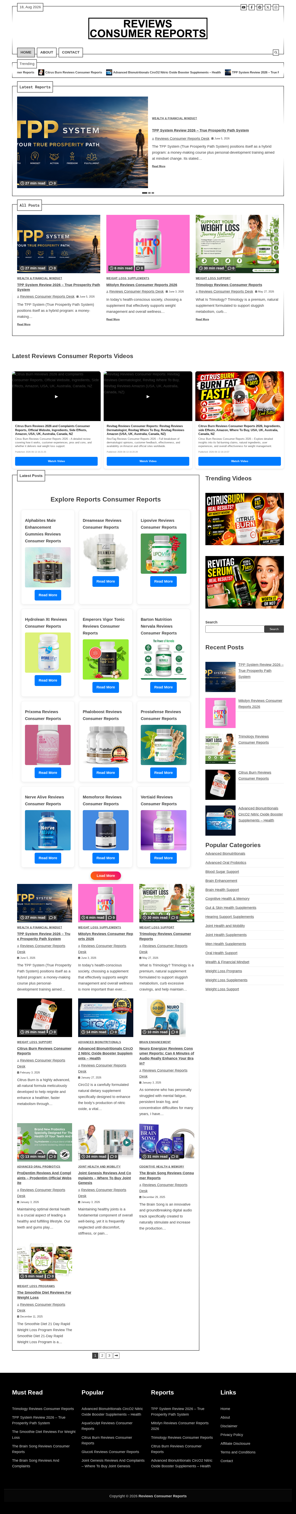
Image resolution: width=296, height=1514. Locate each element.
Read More (158, 166)
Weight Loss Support (213, 278)
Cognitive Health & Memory (161, 1166)
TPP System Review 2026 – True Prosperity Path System (171, 72)
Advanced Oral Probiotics (38, 1166)
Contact (71, 52)
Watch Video (56, 461)
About (46, 52)
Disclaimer (228, 1426)
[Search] (276, 52)
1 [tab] (144, 193)
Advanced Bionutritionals (99, 1042)
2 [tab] (149, 193)
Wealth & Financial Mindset (174, 118)
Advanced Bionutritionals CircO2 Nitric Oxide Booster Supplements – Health (67, 72)
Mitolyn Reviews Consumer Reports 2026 (251, 72)
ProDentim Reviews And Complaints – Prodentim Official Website (44, 1178)
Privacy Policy (231, 1435)
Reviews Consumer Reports (163, 1496)
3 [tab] (153, 193)
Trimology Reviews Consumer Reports (229, 285)
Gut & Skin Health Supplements (230, 908)
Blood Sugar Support (222, 872)
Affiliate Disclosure (235, 1444)
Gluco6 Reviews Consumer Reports (110, 1452)
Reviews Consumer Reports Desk (182, 139)
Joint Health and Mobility (99, 1166)
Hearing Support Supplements (229, 917)
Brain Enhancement (155, 1042)
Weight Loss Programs (36, 1286)
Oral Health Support (221, 953)
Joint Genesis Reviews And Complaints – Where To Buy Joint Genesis (104, 1178)
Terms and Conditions (238, 1452)
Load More (106, 876)
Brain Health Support (222, 890)
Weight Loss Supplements (127, 278)
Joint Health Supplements (226, 935)
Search (211, 622)
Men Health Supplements (225, 944)
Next (116, 1356)
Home (26, 52)
